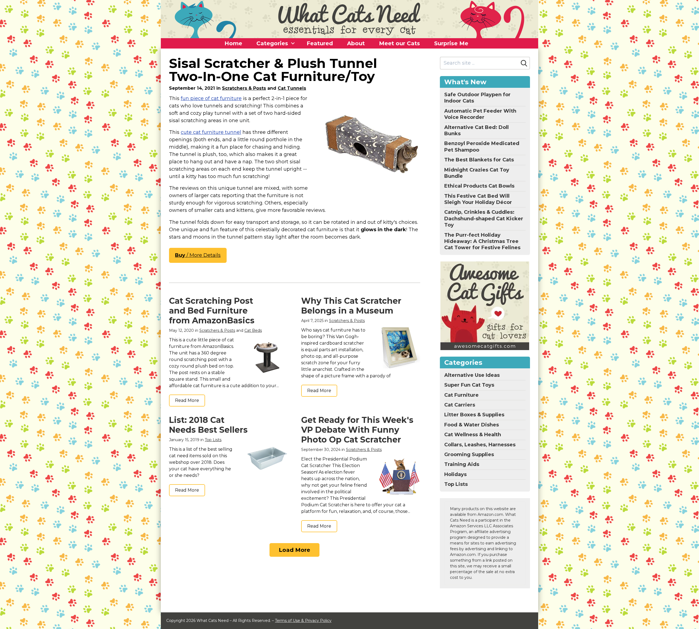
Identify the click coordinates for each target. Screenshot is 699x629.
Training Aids (461, 464)
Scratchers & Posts (244, 88)
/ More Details (198, 255)
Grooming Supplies (469, 455)
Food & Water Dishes (471, 425)
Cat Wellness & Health (472, 435)
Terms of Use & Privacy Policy (303, 620)
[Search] (524, 63)
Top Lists (213, 439)
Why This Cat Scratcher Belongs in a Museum (351, 306)
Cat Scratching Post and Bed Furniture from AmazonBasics (211, 311)
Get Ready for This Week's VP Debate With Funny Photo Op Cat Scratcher (357, 430)
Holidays (455, 474)
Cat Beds (253, 330)
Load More (294, 550)
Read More (187, 400)
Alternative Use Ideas (472, 375)
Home (233, 43)
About (356, 43)
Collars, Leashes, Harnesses (480, 445)
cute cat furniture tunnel (211, 132)
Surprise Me (451, 43)
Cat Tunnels (292, 88)
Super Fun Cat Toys (469, 385)
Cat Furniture (461, 395)
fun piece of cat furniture (211, 98)
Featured (320, 43)
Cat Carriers (459, 405)
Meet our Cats (399, 43)
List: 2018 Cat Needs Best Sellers (208, 425)
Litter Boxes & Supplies (474, 415)
